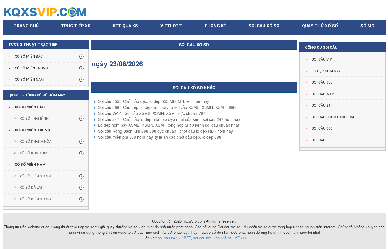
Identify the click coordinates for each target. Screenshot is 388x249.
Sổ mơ (367, 25)
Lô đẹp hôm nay (326, 71)
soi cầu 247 (167, 237)
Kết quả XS (125, 25)
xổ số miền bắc (30, 107)
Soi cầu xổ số (264, 25)
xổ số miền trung (32, 130)
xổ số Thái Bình (34, 118)
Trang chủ (26, 25)
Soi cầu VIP (322, 59)
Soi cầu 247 (322, 105)
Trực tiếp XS (76, 25)
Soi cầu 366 (322, 82)
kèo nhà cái (223, 237)
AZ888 (240, 237)
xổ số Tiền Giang (35, 176)
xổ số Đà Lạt (31, 187)
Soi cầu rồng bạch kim (333, 117)
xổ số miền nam (30, 164)
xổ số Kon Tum (33, 153)
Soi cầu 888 (322, 128)
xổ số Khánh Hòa (35, 141)
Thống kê (215, 25)
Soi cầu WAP (323, 94)
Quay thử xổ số (320, 25)
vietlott (171, 25)
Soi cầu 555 (322, 140)
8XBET (185, 237)
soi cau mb (202, 237)
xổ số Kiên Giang (35, 199)
